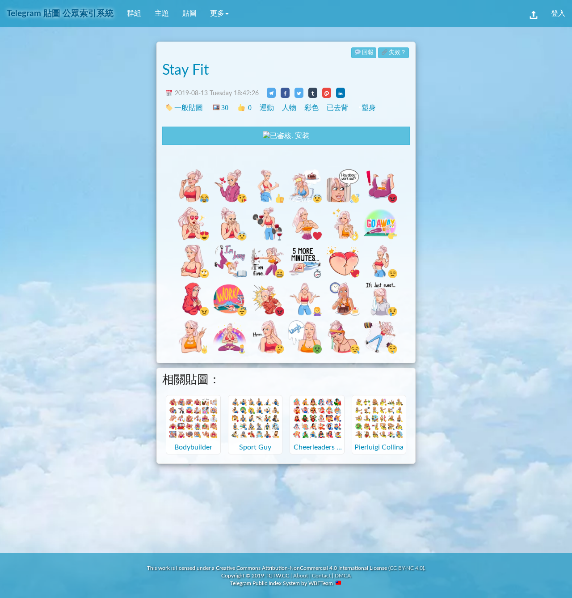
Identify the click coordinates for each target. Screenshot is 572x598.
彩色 (311, 107)
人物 (289, 107)
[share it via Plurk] (326, 93)
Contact (321, 575)
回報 (368, 52)
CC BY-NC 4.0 (406, 568)
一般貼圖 (188, 107)
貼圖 (189, 13)
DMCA (343, 575)
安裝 (301, 135)
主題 (162, 13)
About (300, 575)
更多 (217, 13)
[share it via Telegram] (271, 93)
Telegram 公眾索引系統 (60, 13)
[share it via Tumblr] (312, 93)
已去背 (337, 107)
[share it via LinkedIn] (340, 93)
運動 (267, 107)
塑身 (369, 107)
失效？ (397, 52)
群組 (134, 13)
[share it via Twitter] (298, 93)
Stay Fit (185, 70)
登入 (558, 13)
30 (224, 107)
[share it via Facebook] (285, 93)
